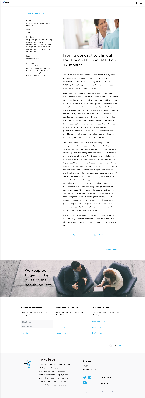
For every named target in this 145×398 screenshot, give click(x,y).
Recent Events (98, 327)
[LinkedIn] (89, 378)
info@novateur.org (90, 366)
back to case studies (36, 13)
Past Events (97, 333)
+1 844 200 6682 (90, 369)
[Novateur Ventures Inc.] (7, 3)
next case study (104, 249)
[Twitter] (84, 378)
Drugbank (61, 327)
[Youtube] (85, 383)
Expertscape (62, 333)
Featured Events (99, 322)
